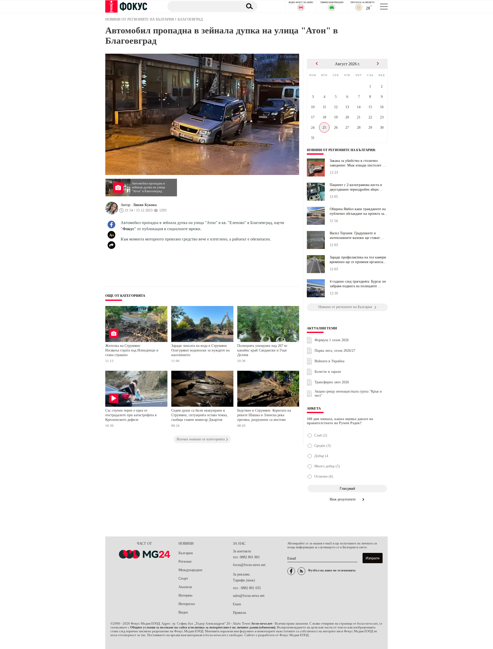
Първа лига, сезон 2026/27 (335, 351)
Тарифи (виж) (244, 580)
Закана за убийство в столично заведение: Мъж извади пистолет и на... (357, 163)
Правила (239, 613)
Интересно (186, 604)
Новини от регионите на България (341, 150)
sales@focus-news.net (248, 596)
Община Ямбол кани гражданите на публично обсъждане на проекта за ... (358, 211)
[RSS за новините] (301, 571)
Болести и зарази (328, 372)
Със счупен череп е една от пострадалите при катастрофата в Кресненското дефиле (131, 415)
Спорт (183, 578)
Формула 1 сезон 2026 (332, 340)
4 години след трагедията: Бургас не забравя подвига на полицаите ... (358, 284)
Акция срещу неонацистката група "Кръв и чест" (348, 393)
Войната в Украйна (329, 361)
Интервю (185, 595)
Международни (190, 570)
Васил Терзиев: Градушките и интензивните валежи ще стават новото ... (355, 235)
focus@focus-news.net (249, 565)
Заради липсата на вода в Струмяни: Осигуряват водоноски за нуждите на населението (200, 350)
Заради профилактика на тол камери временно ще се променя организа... (358, 259)
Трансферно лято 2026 (332, 382)
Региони (185, 561)
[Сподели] (111, 245)
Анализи (185, 587)
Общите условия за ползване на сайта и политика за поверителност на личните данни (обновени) (202, 627)
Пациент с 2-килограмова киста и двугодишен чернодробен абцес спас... (356, 187)
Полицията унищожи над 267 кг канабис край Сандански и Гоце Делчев (262, 350)
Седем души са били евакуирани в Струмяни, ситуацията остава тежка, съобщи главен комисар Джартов (199, 415)
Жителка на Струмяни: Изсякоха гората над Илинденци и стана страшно (131, 350)
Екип (237, 604)
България (185, 553)
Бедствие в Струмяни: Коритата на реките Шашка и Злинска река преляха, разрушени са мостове (264, 415)
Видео (183, 612)
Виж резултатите (343, 499)
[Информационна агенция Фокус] (291, 571)
